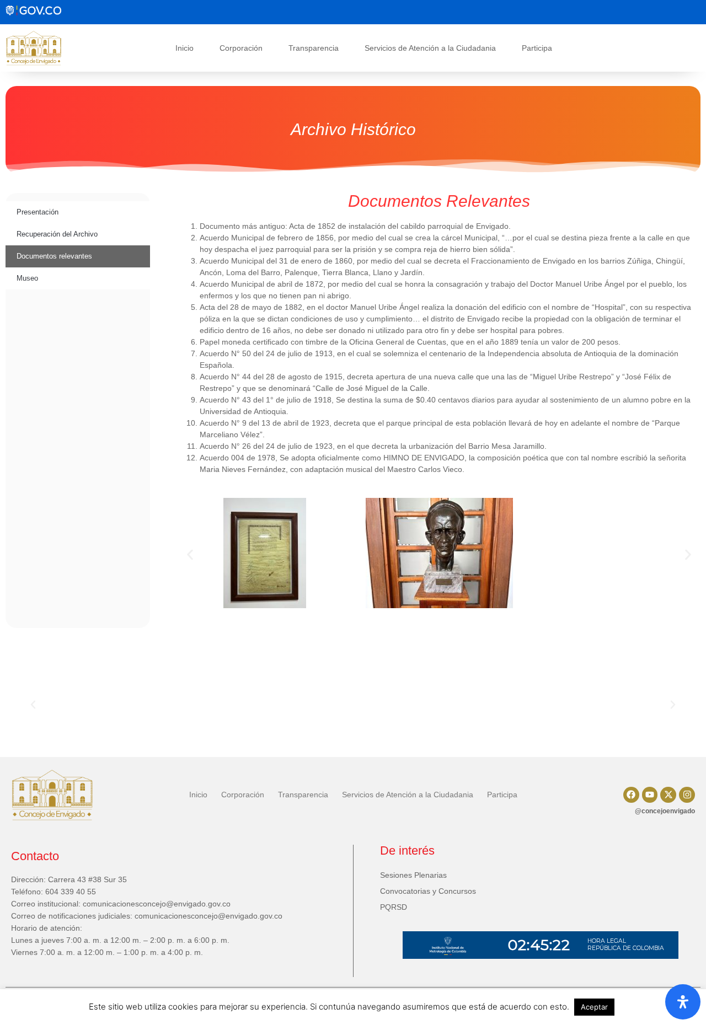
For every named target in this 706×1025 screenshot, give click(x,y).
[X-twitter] (668, 795)
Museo (27, 278)
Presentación (37, 212)
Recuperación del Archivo (57, 234)
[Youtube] (650, 795)
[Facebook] (631, 795)
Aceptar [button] (594, 1006)
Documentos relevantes (54, 256)
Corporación (241, 48)
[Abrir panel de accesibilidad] (682, 1001)
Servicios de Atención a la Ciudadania (430, 48)
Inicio (184, 48)
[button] (190, 555)
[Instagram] (687, 795)
